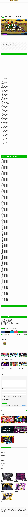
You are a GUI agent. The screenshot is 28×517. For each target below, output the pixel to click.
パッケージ (4, 460)
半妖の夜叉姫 (7, 510)
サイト (2, 393)
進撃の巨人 (5, 511)
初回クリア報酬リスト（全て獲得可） (8, 44)
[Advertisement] (14, 8)
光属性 (2, 510)
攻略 (3, 465)
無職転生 (21, 510)
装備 (3, 468)
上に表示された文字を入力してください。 (6, 399)
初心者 (4, 510)
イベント (3, 450)
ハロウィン (25, 508)
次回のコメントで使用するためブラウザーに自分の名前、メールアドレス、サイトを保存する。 (13, 396)
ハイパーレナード (21, 508)
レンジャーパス (24, 509)
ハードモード (10, 328)
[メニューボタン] (1, 1)
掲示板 (10, 510)
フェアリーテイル (9, 509)
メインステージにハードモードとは (7, 46)
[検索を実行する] (26, 410)
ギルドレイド (2, 508)
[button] (3, 332)
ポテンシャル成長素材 (14, 328)
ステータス (4, 457)
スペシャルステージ (14, 508)
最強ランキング (18, 510)
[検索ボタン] (27, 1)
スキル (7, 508)
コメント (3, 379)
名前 (2, 388)
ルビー (21, 509)
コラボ (3, 455)
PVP (3, 449)
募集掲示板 (4, 463)
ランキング (19, 509)
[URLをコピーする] (25, 332)
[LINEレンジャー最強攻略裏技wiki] (14, 1)
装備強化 (2, 511)
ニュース (3, 328)
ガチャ (3, 452)
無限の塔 (24, 510)
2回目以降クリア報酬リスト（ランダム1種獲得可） (9, 45)
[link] (9, 342)
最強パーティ (14, 510)
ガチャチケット (6, 328)
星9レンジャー (4, 466)
